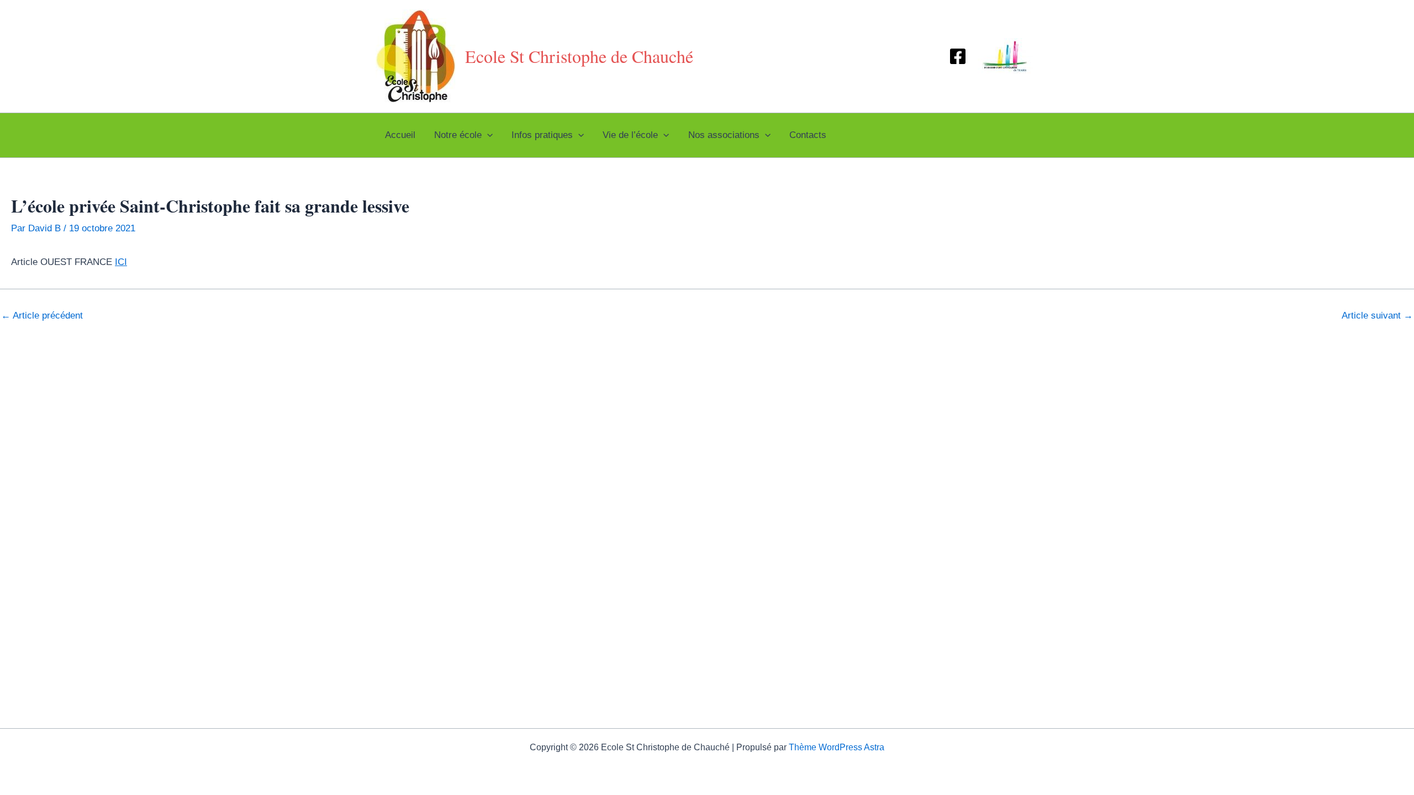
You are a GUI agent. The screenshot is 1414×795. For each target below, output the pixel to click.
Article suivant (1377, 315)
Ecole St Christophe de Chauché (579, 56)
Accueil (400, 135)
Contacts (807, 135)
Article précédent (42, 315)
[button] (487, 135)
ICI (121, 262)
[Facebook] (958, 56)
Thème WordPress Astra (836, 747)
